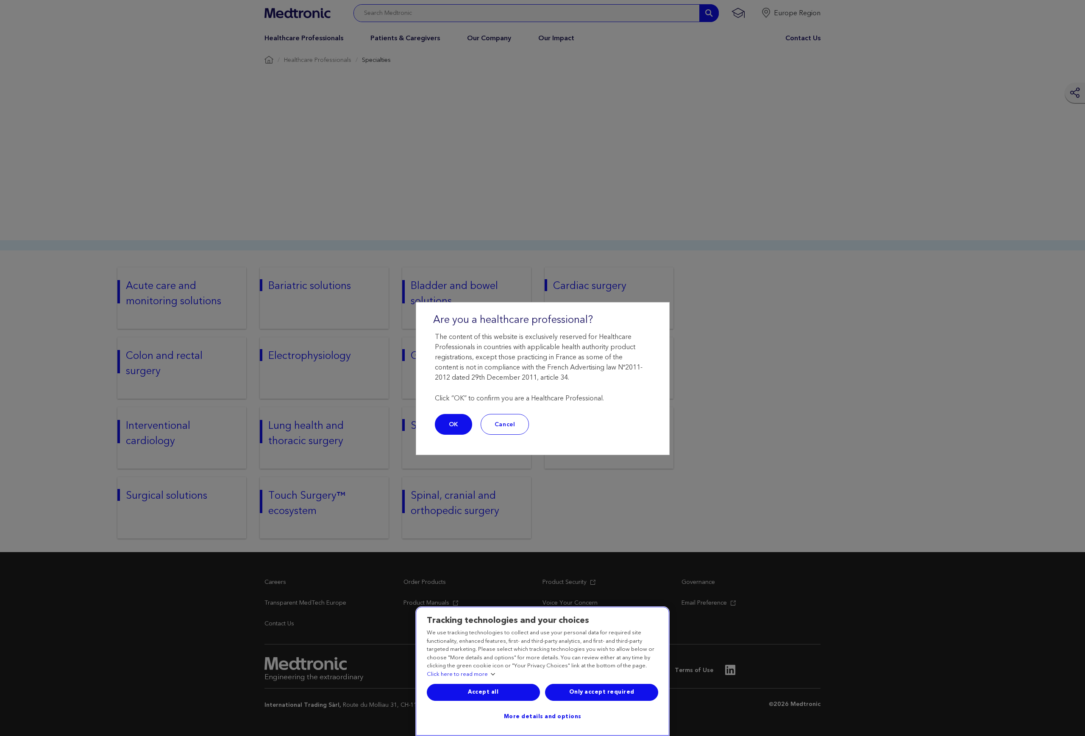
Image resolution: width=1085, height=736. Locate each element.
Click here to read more (457, 674)
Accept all (483, 692)
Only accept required (601, 692)
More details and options (542, 716)
